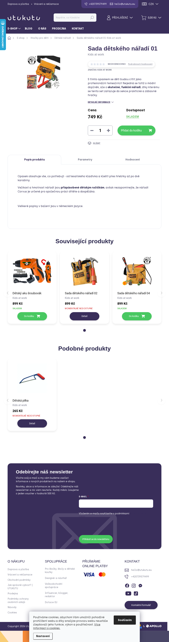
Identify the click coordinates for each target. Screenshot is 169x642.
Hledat (92, 17)
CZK (151, 4)
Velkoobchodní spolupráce (53, 586)
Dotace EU (51, 602)
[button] (84, 330)
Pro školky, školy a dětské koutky (60, 570)
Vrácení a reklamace (46, 4)
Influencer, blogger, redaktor (56, 595)
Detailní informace (99, 102)
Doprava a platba (18, 4)
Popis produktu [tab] (34, 159)
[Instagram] (133, 585)
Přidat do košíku (131, 130)
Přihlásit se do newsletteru (95, 539)
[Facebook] (127, 585)
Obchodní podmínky (19, 580)
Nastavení (43, 636)
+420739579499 (140, 576)
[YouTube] (128, 592)
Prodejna (13, 593)
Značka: (100, 70)
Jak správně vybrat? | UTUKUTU (20, 587)
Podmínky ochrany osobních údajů (18, 600)
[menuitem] (14, 29)
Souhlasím (125, 620)
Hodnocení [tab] (132, 159)
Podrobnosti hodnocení (140, 64)
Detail (84, 316)
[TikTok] (135, 592)
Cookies (12, 612)
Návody (12, 607)
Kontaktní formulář (141, 605)
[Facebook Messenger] (140, 585)
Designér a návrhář (56, 578)
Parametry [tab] (85, 159)
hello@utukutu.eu (141, 570)
